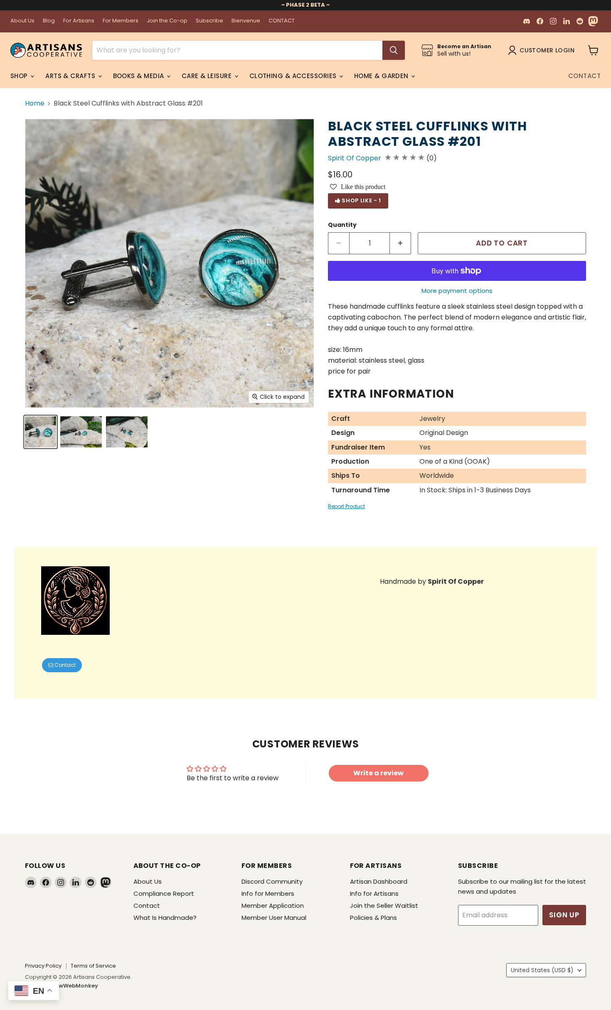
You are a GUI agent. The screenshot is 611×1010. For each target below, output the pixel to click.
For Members (120, 21)
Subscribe (209, 21)
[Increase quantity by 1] (400, 243)
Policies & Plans (373, 917)
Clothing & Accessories (293, 75)
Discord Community (272, 881)
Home (34, 103)
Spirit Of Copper (354, 158)
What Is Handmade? (165, 917)
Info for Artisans (374, 893)
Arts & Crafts (71, 75)
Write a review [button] (378, 773)
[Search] (393, 50)
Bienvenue (246, 21)
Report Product (346, 506)
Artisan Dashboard (378, 881)
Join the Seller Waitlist (384, 905)
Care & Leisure (208, 75)
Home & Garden (382, 75)
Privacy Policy (43, 966)
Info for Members (267, 893)
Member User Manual (273, 917)
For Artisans (78, 21)
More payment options (457, 290)
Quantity (342, 224)
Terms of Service (93, 966)
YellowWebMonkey (71, 986)
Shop (20, 75)
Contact (584, 75)
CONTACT (282, 21)
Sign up (564, 915)
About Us (22, 21)
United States (542, 970)
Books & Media (139, 75)
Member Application (272, 905)
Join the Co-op (167, 21)
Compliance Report (163, 893)
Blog (49, 21)
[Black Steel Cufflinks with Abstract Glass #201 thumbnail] (40, 431)
